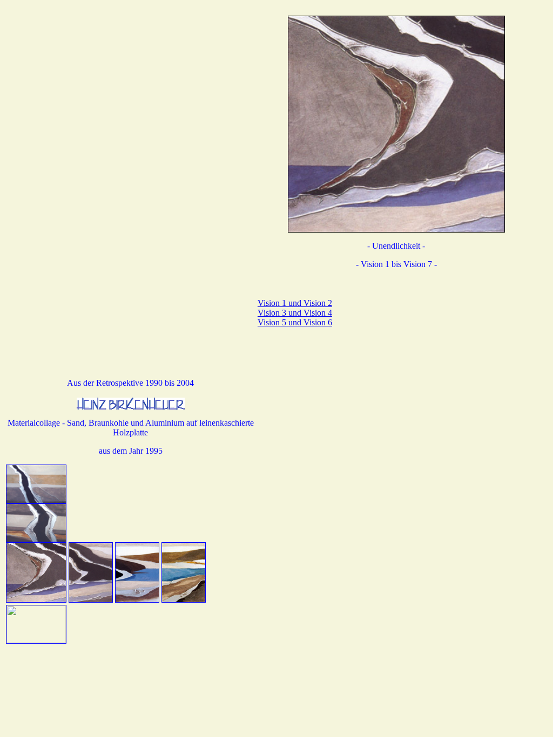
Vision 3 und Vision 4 (295, 312)
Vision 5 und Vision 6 (295, 322)
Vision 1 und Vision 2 (295, 303)
